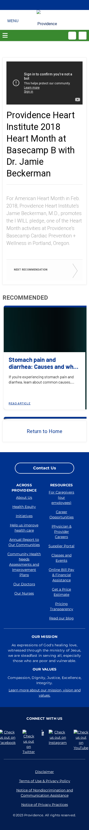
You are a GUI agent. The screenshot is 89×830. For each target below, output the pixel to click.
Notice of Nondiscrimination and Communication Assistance (44, 793)
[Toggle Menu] (13, 20)
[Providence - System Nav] (47, 22)
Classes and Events (61, 558)
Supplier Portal (61, 546)
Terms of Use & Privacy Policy (44, 781)
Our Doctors (24, 584)
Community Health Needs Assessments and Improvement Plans (24, 564)
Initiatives (24, 516)
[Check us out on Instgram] (59, 737)
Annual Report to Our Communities (24, 542)
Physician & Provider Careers (61, 531)
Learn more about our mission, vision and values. (45, 693)
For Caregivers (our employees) (61, 497)
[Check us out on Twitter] (29, 742)
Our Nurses (24, 593)
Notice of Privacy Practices (44, 804)
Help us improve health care (24, 528)
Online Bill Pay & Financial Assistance (61, 574)
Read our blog (61, 618)
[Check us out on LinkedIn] (43, 733)
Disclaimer (44, 772)
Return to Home (44, 431)
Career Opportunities (61, 514)
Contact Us (44, 468)
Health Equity (24, 506)
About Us (24, 497)
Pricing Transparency (61, 606)
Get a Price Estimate (61, 592)
